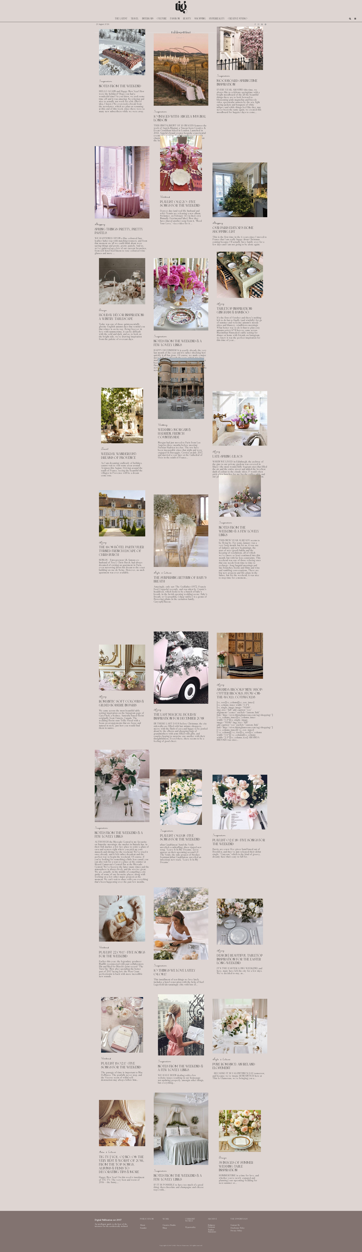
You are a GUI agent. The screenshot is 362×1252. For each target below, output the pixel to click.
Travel (135, 18)
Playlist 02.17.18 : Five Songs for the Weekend (239, 842)
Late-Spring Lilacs (227, 456)
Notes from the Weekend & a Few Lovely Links (178, 343)
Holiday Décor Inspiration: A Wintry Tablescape (121, 317)
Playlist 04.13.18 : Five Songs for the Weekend (180, 837)
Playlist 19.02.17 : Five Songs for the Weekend (121, 1065)
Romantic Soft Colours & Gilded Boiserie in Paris (121, 703)
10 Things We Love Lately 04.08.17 (175, 972)
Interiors (148, 18)
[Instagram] (258, 24)
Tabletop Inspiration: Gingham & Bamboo (234, 310)
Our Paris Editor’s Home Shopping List (233, 230)
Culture (162, 18)
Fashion (175, 18)
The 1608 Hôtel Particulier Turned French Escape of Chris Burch (121, 551)
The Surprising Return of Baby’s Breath (180, 579)
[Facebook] (255, 24)
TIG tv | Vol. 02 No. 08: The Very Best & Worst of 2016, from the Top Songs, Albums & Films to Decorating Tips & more (121, 1164)
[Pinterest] (262, 24)
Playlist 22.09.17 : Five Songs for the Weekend (122, 954)
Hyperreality (217, 18)
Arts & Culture (107, 1152)
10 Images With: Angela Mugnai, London (180, 118)
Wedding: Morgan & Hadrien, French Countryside (174, 433)
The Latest (121, 18)
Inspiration (105, 81)
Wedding (163, 424)
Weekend (165, 196)
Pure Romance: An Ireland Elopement (234, 1066)
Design (103, 310)
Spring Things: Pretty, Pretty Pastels (119, 231)
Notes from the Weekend (120, 86)
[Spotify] (265, 24)
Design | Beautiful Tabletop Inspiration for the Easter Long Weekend (240, 959)
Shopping (200, 18)
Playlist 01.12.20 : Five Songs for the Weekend (180, 204)
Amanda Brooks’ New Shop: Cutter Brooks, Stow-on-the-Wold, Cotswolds (240, 693)
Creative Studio (237, 18)
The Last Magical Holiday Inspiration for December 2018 (179, 716)
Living (220, 303)
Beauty (187, 18)
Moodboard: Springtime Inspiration (237, 82)
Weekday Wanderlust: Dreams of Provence (119, 456)
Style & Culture (163, 572)
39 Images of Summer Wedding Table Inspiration (236, 1161)
